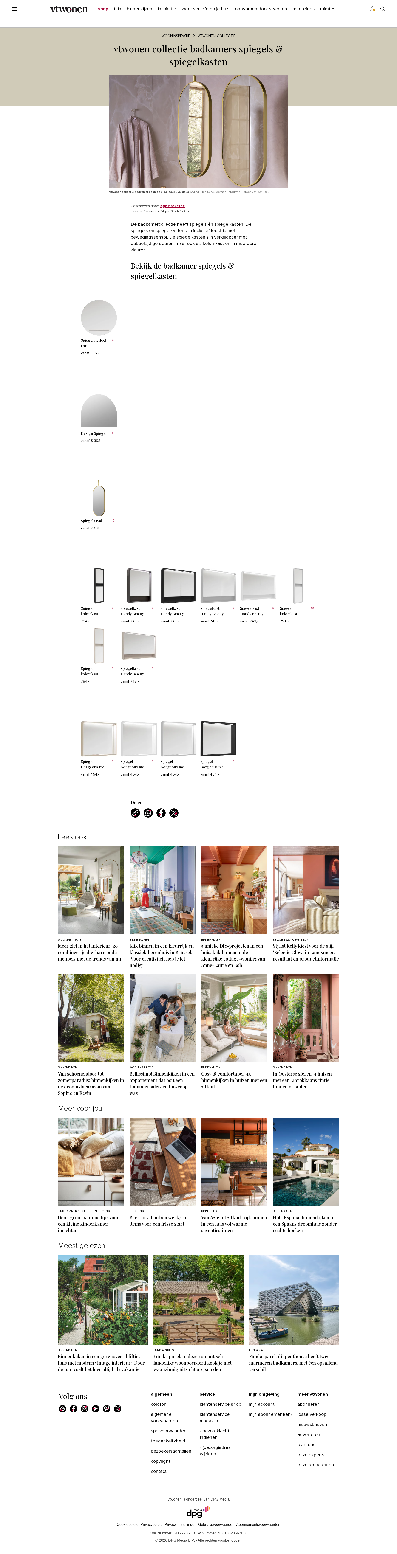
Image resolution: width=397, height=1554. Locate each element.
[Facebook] (73, 1408)
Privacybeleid (151, 1524)
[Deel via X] (174, 813)
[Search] (383, 9)
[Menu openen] (14, 9)
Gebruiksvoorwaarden (216, 1524)
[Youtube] (95, 1408)
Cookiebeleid (128, 1524)
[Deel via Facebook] (161, 813)
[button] (180, 1524)
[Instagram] (84, 1408)
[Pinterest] (106, 1408)
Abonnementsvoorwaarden (258, 1524)
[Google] (62, 1408)
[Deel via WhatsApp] (148, 813)
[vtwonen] (69, 9)
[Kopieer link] (135, 813)
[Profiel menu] (372, 9)
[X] (117, 1408)
